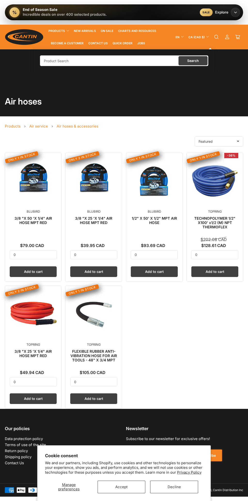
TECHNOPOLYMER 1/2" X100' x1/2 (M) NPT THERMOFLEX (214, 222)
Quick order (122, 43)
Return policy (16, 451)
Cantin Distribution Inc (228, 490)
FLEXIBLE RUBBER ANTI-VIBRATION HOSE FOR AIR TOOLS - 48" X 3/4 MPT (93, 355)
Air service (38, 126)
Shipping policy (18, 457)
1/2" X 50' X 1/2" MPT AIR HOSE (154, 220)
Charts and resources (137, 31)
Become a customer (67, 43)
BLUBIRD (33, 211)
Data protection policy (24, 438)
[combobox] (124, 60)
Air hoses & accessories (77, 126)
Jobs (141, 43)
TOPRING (215, 211)
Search (193, 61)
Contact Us (98, 43)
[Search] (216, 37)
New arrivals (85, 31)
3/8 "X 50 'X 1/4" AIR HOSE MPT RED (33, 220)
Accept (121, 487)
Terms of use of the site (25, 444)
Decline (174, 487)
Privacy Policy (189, 472)
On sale (107, 31)
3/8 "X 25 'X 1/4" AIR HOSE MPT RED (93, 220)
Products (56, 31)
